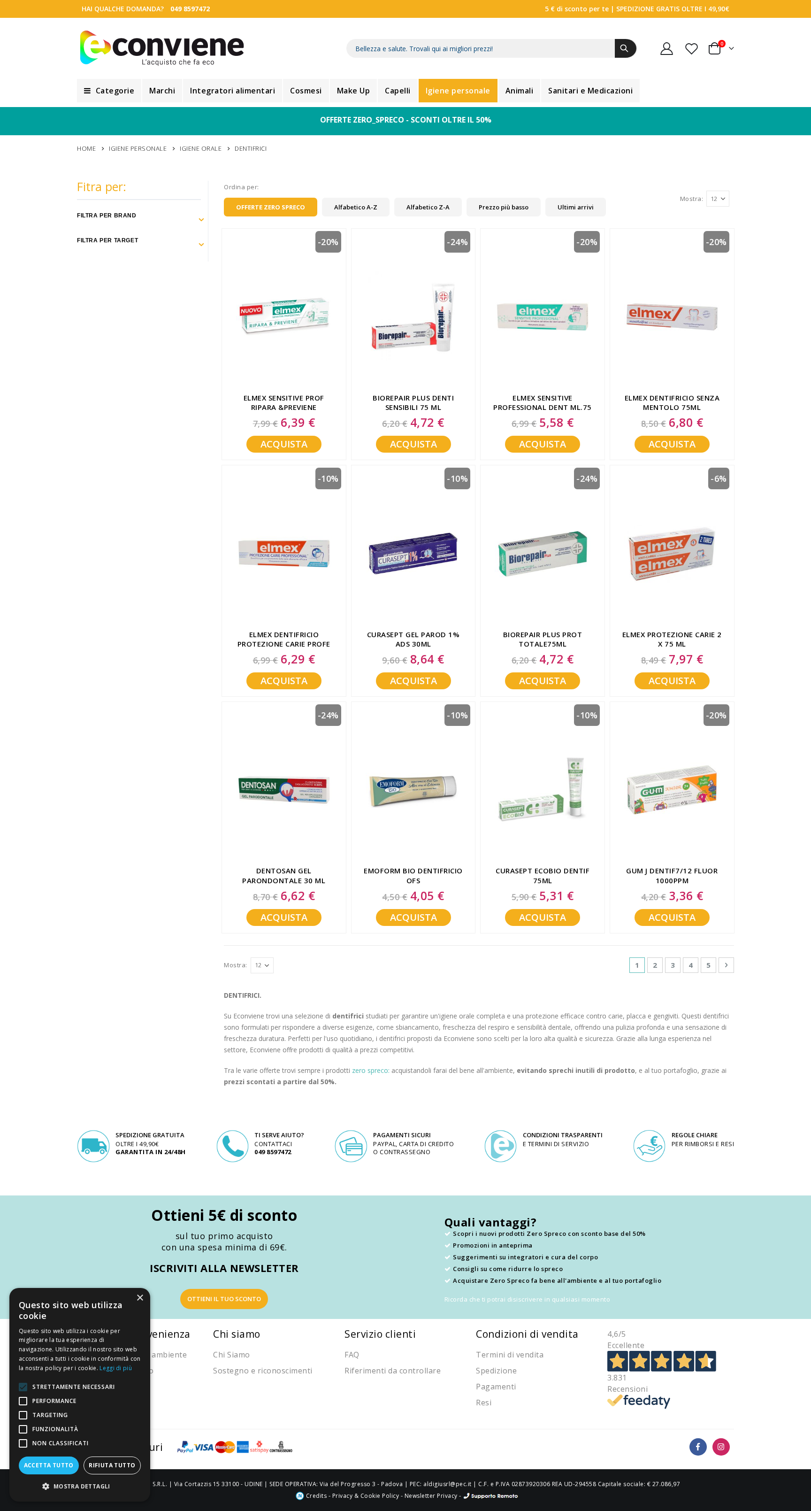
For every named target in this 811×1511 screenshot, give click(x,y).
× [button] (139, 1298)
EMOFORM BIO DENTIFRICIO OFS (413, 875)
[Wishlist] (692, 48)
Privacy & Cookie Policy (365, 1496)
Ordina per (240, 187)
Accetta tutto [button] (49, 1465)
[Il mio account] (667, 48)
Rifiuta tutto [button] (112, 1465)
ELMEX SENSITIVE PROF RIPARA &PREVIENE (284, 402)
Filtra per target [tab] (107, 240)
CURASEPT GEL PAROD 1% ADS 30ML (413, 639)
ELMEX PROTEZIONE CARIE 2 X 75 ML (672, 639)
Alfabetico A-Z (355, 207)
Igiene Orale (201, 149)
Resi (483, 1402)
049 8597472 (190, 8)
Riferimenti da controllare (392, 1370)
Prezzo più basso (503, 207)
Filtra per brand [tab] (107, 215)
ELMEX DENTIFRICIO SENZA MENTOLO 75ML (672, 402)
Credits (315, 1496)
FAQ (352, 1354)
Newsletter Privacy (431, 1496)
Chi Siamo (231, 1354)
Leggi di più (115, 1368)
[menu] (405, 90)
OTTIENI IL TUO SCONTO (224, 1299)
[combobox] (491, 48)
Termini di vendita (509, 1354)
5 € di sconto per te (577, 8)
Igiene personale (138, 149)
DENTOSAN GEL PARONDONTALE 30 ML (283, 875)
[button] (80, 1486)
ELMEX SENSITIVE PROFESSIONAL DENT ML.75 (542, 402)
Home (86, 148)
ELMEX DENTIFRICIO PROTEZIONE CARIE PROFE (283, 639)
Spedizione (496, 1370)
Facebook (698, 1447)
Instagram (721, 1447)
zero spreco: (371, 1070)
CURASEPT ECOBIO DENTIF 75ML (542, 875)
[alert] (79, 1395)
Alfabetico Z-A (428, 207)
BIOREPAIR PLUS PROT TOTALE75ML (542, 639)
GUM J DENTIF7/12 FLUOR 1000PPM (672, 875)
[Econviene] (162, 48)
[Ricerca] (625, 48)
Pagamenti (496, 1386)
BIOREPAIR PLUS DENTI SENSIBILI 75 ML (413, 402)
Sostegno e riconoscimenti (263, 1370)
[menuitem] (109, 90)
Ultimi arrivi (576, 207)
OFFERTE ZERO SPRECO (270, 207)
